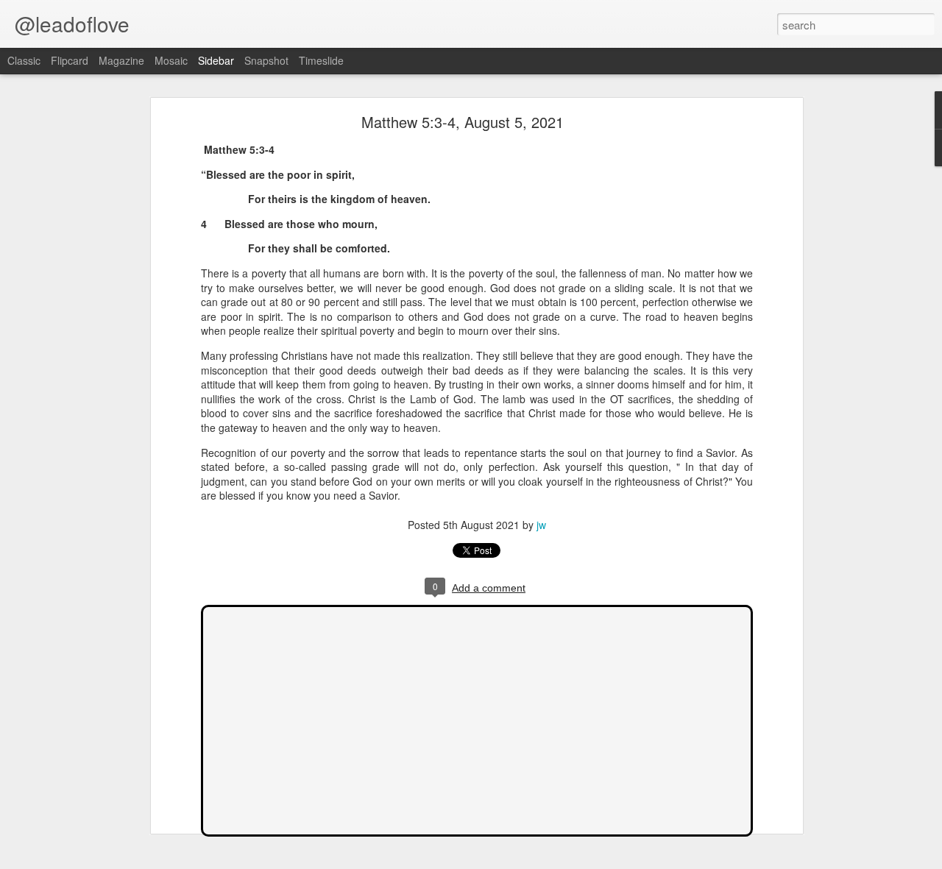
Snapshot (266, 60)
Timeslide (321, 60)
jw (541, 524)
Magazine (121, 60)
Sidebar (216, 60)
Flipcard (69, 60)
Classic (23, 60)
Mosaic (171, 60)
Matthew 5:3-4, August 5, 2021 (462, 121)
